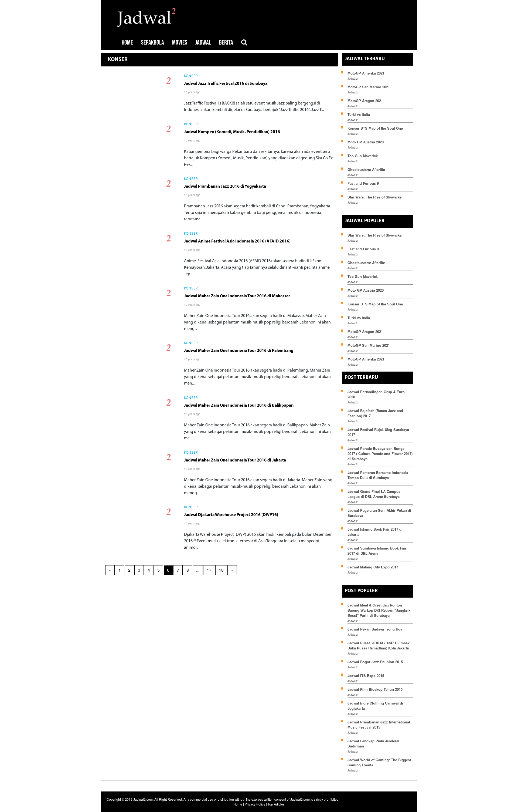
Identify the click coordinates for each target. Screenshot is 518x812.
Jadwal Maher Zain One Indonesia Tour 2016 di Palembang (238, 351)
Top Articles (276, 804)
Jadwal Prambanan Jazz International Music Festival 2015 (378, 724)
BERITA (226, 42)
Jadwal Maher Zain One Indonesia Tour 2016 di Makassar (237, 296)
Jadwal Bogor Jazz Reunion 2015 (375, 661)
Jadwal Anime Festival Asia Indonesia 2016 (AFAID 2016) (237, 241)
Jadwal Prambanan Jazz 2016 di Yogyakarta (225, 186)
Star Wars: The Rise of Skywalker (375, 197)
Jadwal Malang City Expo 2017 (372, 567)
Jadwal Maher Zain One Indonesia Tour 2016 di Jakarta (235, 460)
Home (237, 804)
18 (221, 570)
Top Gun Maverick (362, 155)
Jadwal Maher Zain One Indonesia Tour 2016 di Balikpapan (239, 405)
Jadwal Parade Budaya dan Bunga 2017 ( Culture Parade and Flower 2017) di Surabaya (380, 453)
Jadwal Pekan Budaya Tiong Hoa (374, 629)
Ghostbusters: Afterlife (366, 169)
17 (209, 570)
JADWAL (203, 42)
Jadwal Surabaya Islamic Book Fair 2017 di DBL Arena (376, 550)
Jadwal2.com (143, 799)
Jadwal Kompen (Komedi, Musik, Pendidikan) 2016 (232, 132)
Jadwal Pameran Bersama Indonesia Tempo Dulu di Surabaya (377, 475)
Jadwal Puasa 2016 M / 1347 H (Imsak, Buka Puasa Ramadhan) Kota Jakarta (379, 645)
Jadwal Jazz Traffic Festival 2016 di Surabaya (225, 84)
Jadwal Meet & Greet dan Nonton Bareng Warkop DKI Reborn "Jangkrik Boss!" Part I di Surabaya (378, 610)
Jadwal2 (352, 78)
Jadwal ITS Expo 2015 (365, 675)
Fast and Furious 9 (363, 183)
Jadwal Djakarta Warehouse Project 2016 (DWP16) (231, 515)
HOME (127, 42)
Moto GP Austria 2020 (365, 141)
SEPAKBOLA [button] (152, 42)
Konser (191, 76)
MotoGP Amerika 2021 (365, 73)
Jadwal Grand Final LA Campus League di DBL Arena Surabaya (373, 494)
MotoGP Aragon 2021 (365, 100)
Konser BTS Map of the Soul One (375, 128)
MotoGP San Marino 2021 (368, 86)
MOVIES (179, 42)
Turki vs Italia (358, 114)
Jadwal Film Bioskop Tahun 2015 (375, 689)
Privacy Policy (255, 804)
